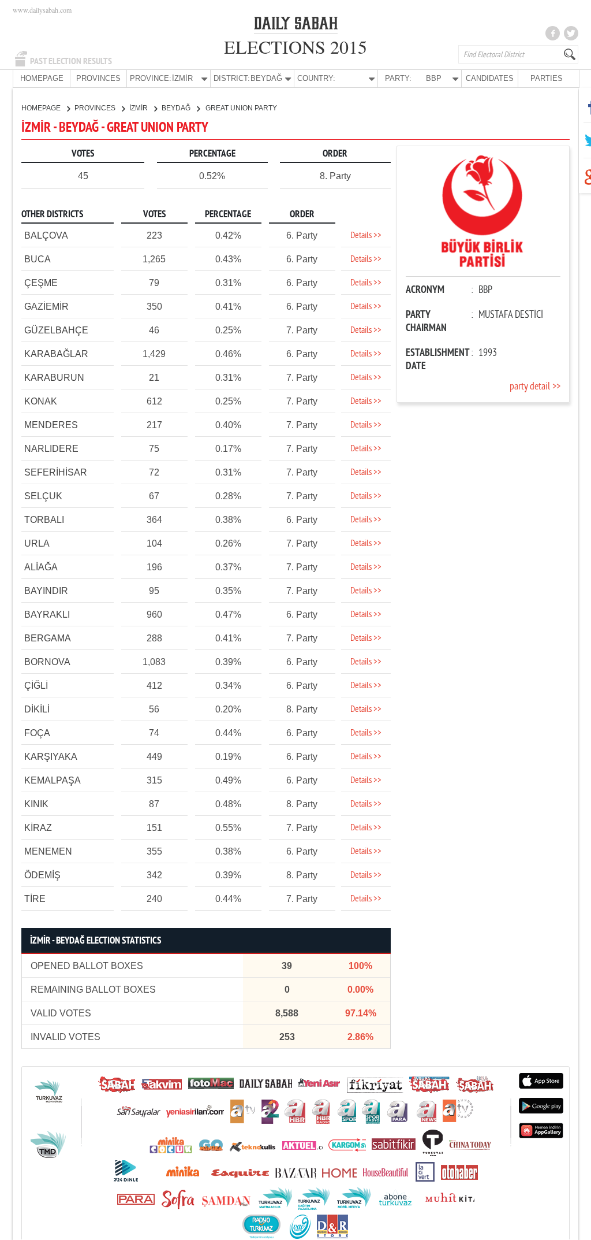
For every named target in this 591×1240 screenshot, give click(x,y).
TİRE (35, 899)
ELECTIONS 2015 (295, 46)
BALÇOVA (46, 235)
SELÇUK (43, 496)
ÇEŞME (41, 283)
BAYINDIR (46, 591)
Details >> (365, 236)
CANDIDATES (490, 78)
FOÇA (37, 733)
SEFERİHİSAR (55, 472)
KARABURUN (54, 378)
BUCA (37, 259)
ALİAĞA (41, 567)
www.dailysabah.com (42, 9)
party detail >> (535, 386)
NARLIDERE (51, 449)
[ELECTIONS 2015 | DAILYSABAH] (296, 25)
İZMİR (139, 108)
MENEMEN (48, 851)
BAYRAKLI (47, 614)
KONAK (40, 401)
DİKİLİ (37, 709)
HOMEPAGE (41, 78)
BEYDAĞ (177, 108)
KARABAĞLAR (56, 354)
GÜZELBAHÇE (56, 330)
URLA (37, 543)
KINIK (36, 804)
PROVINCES (98, 78)
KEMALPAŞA (52, 780)
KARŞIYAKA (50, 757)
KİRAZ (38, 828)
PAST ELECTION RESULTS (71, 61)
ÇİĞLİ (36, 685)
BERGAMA (47, 638)
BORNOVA (47, 662)
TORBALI (44, 520)
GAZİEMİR (46, 306)
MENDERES (51, 425)
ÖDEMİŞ (42, 875)
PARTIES (546, 78)
